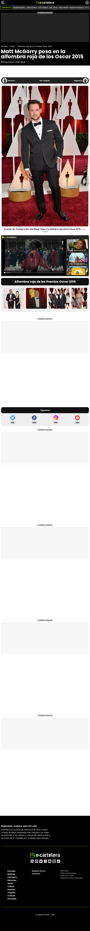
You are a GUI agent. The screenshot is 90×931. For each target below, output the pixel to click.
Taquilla (11, 892)
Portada (4, 46)
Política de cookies (67, 876)
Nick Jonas (53, 7)
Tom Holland (43, 7)
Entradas (11, 898)
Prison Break (63, 7)
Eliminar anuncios (45, 13)
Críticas (11, 895)
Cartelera (12, 877)
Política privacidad (68, 873)
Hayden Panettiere (77, 7)
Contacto (36, 874)
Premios (11, 889)
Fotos (12, 46)
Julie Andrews (31, 7)
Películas (11, 880)
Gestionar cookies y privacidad (71, 878)
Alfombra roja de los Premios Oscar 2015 (35, 46)
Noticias (11, 874)
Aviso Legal (64, 871)
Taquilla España (19, 7)
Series (10, 883)
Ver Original (45, 80)
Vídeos (10, 886)
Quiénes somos (38, 871)
